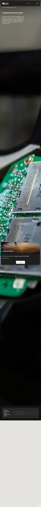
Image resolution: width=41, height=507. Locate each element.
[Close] (37, 245)
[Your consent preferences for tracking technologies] (39, 505)
